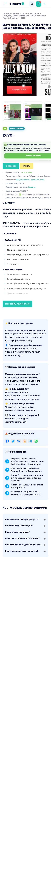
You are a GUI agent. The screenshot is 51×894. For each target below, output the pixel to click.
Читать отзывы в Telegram (20, 410)
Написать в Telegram (17, 418)
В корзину (11, 166)
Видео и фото (20, 13)
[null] (7, 441)
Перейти (31, 187)
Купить (26, 166)
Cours (16, 4)
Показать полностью (17, 304)
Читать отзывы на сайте (19, 407)
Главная (7, 13)
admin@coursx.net (15, 422)
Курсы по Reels (37, 180)
